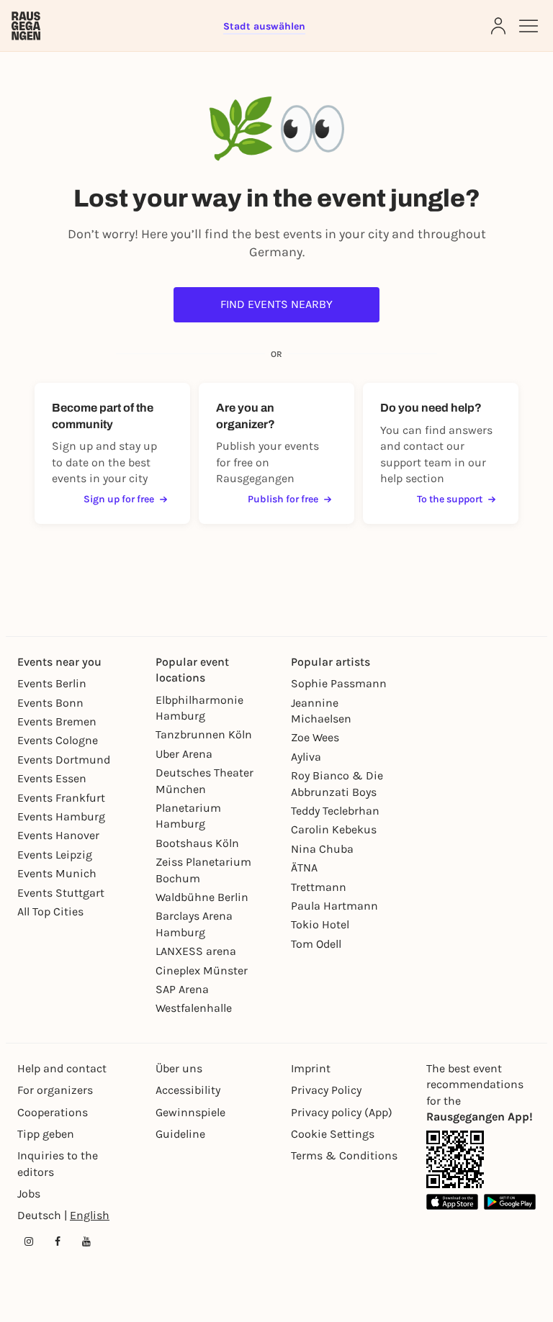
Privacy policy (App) (341, 1112)
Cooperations (52, 1112)
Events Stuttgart (60, 893)
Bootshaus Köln (197, 843)
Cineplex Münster (202, 970)
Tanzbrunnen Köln (204, 734)
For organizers (55, 1090)
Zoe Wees (315, 737)
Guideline (180, 1134)
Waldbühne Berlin (202, 897)
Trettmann (318, 887)
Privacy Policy (326, 1090)
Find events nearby (276, 304)
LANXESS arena (196, 951)
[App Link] (455, 1159)
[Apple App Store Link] (452, 1201)
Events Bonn (50, 703)
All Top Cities (50, 911)
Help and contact (62, 1068)
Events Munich (56, 873)
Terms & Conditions (344, 1155)
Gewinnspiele (190, 1112)
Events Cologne (57, 740)
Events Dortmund (63, 759)
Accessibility (188, 1090)
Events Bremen (56, 721)
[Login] (498, 26)
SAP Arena (182, 989)
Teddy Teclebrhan (335, 811)
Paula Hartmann (334, 906)
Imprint (311, 1068)
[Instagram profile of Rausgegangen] (28, 1241)
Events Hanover (58, 835)
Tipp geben (45, 1134)
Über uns (179, 1068)
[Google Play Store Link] (510, 1201)
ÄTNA (304, 867)
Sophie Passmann (339, 683)
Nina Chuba (322, 849)
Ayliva (306, 757)
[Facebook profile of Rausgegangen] (57, 1241)
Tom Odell (316, 944)
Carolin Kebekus (334, 829)
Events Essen (51, 778)
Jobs (28, 1193)
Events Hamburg (61, 816)
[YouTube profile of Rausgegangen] (86, 1241)
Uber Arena (184, 754)
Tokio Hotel (320, 924)
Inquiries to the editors (57, 1163)
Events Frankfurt (61, 798)
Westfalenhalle (194, 1008)
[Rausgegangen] (26, 26)
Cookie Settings (332, 1134)
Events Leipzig (54, 854)
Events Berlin (51, 683)
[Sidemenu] (528, 26)
